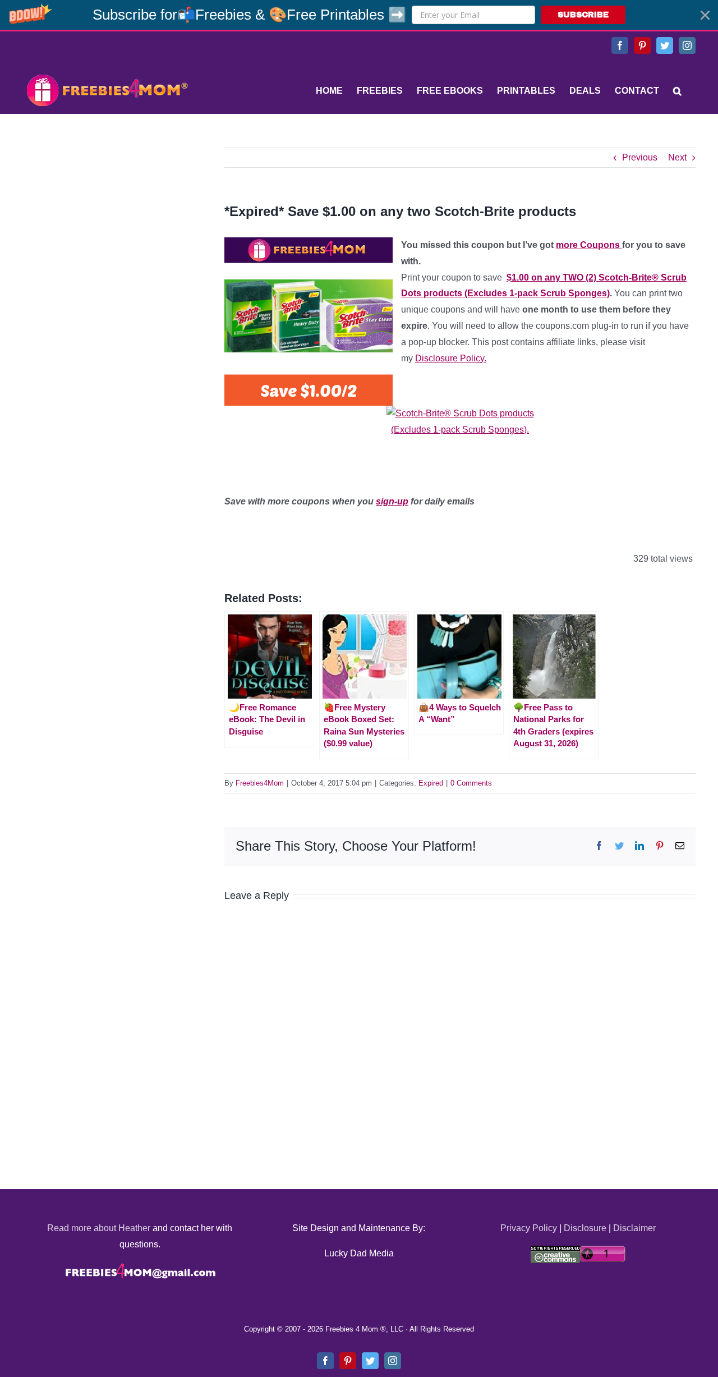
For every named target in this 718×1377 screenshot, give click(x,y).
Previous (639, 157)
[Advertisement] (106, 218)
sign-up (392, 501)
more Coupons (589, 245)
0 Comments (471, 783)
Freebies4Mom (260, 783)
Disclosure (585, 1228)
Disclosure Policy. (450, 358)
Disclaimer (634, 1228)
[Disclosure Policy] (460, 428)
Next (677, 157)
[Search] (677, 90)
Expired (430, 783)
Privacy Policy (528, 1228)
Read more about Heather (98, 1228)
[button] (359, 15)
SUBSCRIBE (583, 15)
